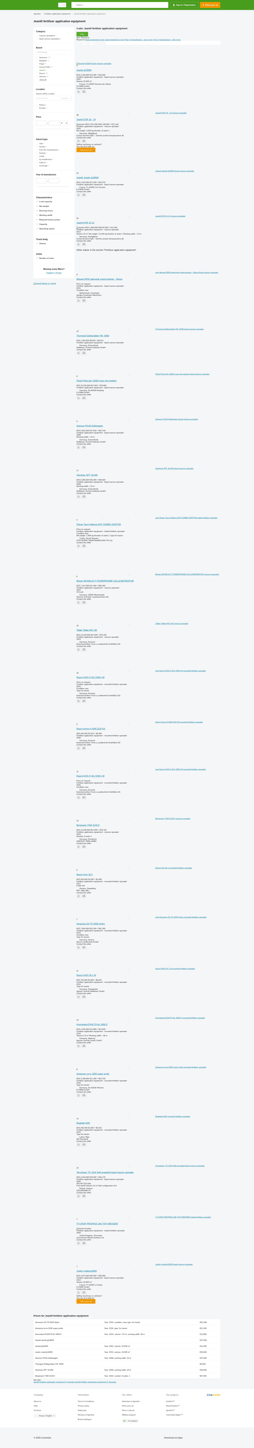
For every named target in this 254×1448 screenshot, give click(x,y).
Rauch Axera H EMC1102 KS (90, 729)
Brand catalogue (85, 1419)
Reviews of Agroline (86, 1415)
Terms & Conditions (86, 1401)
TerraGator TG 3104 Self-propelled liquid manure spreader (105, 1172)
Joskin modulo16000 (86, 1271)
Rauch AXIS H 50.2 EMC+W (90, 677)
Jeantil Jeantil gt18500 (87, 177)
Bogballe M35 (83, 1123)
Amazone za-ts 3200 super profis (92, 1074)
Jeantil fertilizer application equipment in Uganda (54, 1382)
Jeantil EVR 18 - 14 (86, 119)
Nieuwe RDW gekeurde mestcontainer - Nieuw (99, 279)
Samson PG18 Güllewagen (89, 426)
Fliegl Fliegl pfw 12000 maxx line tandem (96, 380)
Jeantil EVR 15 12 (85, 223)
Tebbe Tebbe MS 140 (86, 630)
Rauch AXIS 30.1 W (86, 975)
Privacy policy (83, 1406)
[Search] (74, 5)
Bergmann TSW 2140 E (88, 825)
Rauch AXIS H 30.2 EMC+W (90, 776)
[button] (78, 91)
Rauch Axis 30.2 (84, 874)
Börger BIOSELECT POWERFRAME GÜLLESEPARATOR (105, 581)
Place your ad (86, 150)
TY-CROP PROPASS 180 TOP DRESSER (97, 1224)
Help (36, 1406)
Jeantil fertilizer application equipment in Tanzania (95, 1382)
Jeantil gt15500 (83, 70)
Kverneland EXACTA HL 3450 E (92, 1024)
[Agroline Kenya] (44, 5)
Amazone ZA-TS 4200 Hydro (90, 924)
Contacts (37, 1410)
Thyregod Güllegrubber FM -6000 (92, 336)
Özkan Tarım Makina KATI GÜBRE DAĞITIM (98, 524)
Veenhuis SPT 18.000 (87, 475)
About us (37, 1401)
